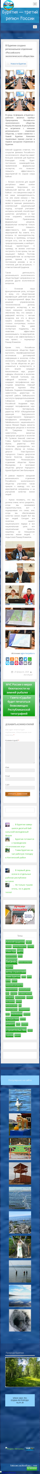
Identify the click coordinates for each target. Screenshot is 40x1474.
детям (8, 981)
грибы (24, 977)
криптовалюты (20, 997)
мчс (20, 1005)
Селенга (31, 946)
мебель (18, 1001)
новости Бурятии (11, 1009)
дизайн (14, 981)
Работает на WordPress (20, 1465)
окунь (7, 1014)
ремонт (10, 1023)
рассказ (22, 1019)
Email (7, 776)
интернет (14, 993)
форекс (17, 1035)
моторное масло (11, 1005)
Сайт (7, 784)
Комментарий (12, 740)
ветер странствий (16, 971)
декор (29, 977)
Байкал (28, 942)
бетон (20, 956)
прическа (27, 1014)
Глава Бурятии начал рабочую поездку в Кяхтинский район (19, 854)
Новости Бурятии (18, 64)
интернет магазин (25, 993)
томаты (30, 1030)
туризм (9, 1035)
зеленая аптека (11, 989)
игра (7, 993)
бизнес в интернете (25, 962)
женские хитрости (14, 985)
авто (20, 951)
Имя (7, 767)
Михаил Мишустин (19, 946)
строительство (16, 1030)
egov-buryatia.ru (28, 653)
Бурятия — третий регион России (20, 15)
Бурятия (8, 946)
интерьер (10, 997)
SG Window (32, 1468)
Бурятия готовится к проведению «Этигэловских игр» (19, 843)
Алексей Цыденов (15, 941)
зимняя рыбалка (24, 989)
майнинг (30, 997)
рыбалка (25, 1024)
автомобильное (11, 956)
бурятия (9, 967)
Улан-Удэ (11, 951)
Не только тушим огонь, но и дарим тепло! (19, 888)
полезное (16, 1013)
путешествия (12, 1018)
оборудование (24, 1009)
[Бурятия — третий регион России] (8, 5)
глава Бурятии (13, 976)
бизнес (11, 961)
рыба (18, 1024)
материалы (10, 1001)
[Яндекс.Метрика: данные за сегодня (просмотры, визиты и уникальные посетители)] (8, 1472)
